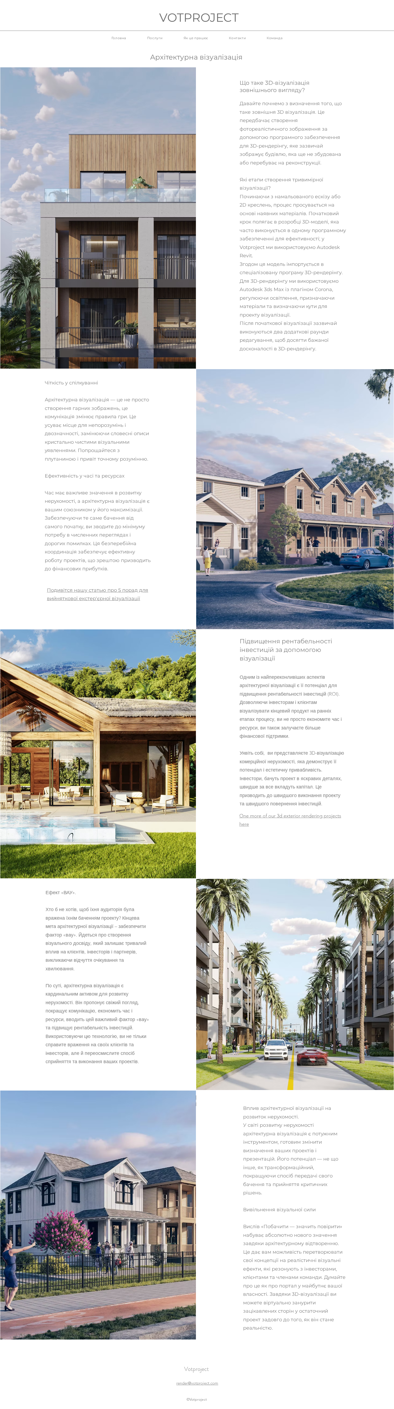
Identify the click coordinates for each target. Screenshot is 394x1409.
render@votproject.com (197, 1383)
